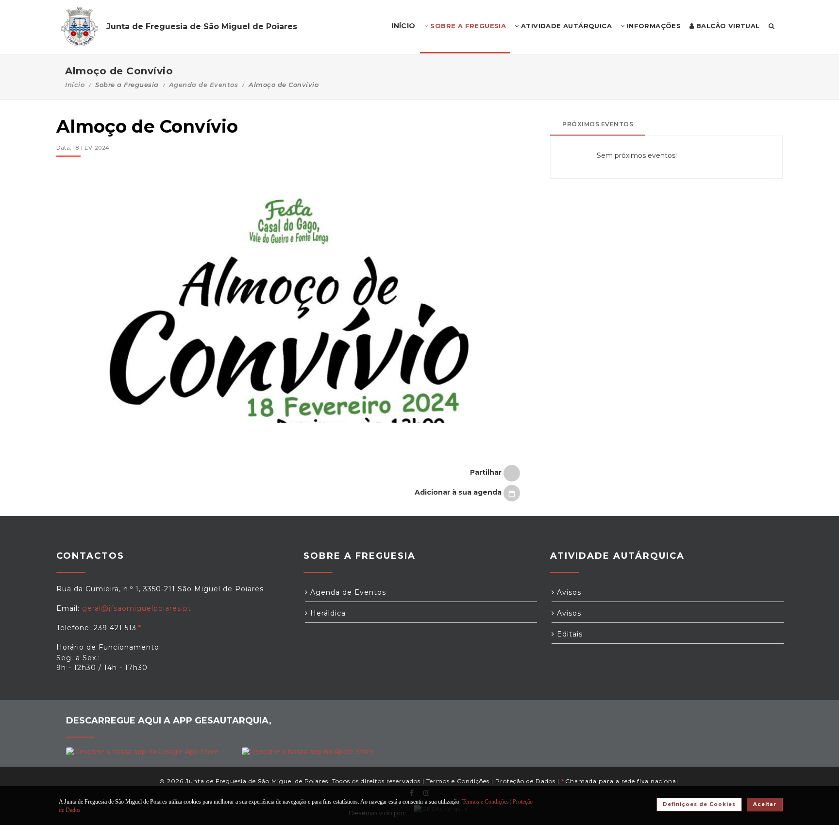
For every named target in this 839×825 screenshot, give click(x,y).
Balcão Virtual (727, 26)
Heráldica (327, 613)
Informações (652, 26)
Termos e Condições (457, 781)
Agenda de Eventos (203, 84)
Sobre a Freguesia (467, 26)
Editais (568, 634)
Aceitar (764, 804)
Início (74, 84)
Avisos (567, 592)
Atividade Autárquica (565, 26)
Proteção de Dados (525, 781)
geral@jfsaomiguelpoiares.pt (136, 608)
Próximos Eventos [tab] (597, 124)
